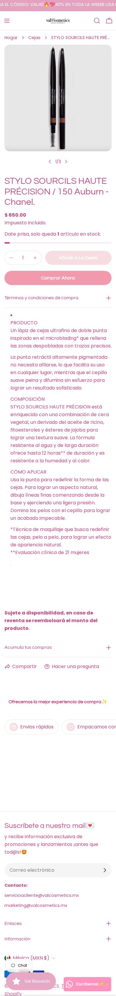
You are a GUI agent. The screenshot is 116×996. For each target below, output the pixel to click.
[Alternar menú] (7, 21)
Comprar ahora (58, 278)
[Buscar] (97, 21)
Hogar (11, 38)
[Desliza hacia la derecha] (66, 161)
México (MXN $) (31, 958)
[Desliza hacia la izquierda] (50, 161)
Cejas (34, 38)
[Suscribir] (104, 870)
